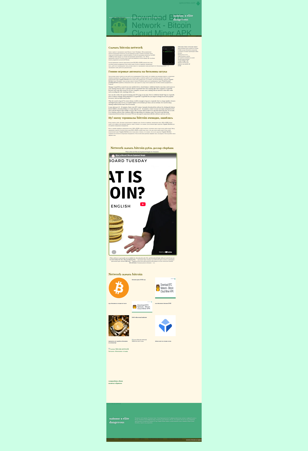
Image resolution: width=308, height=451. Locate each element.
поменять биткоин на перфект (194, 440)
